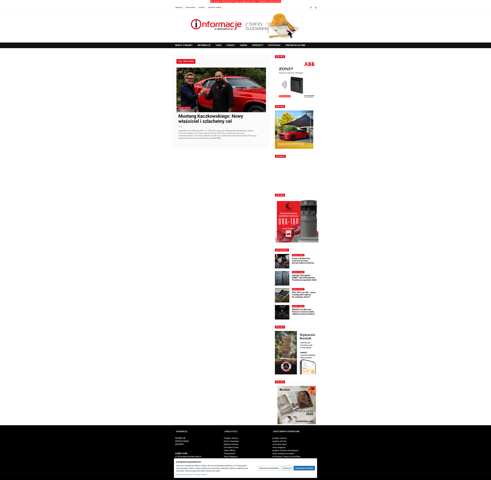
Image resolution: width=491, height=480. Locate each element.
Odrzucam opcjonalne (269, 468)
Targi (218, 45)
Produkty (257, 45)
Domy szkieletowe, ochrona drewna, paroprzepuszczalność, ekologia (303, 256)
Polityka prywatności (184, 474)
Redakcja (179, 7)
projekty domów (279, 438)
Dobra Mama (229, 450)
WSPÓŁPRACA (182, 441)
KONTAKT (179, 444)
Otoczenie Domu (231, 447)
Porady (230, 45)
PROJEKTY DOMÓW (214, 7)
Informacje (204, 45)
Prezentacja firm (295, 45)
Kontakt (202, 7)
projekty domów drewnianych (285, 450)
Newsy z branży (183, 45)
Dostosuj (287, 468)
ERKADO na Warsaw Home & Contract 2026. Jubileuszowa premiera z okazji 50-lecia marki (303, 307)
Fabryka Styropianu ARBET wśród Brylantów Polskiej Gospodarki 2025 (304, 272)
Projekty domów (231, 438)
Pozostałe (274, 45)
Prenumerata (229, 453)
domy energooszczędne (283, 453)
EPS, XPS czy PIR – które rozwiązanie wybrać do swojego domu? (304, 289)
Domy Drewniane (231, 441)
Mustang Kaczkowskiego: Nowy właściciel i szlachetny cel (210, 119)
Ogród (243, 45)
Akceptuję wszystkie (304, 468)
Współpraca (191, 7)
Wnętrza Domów (231, 444)
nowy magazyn (279, 447)
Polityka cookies (200, 474)
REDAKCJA (180, 438)
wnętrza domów (279, 441)
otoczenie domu (279, 444)
